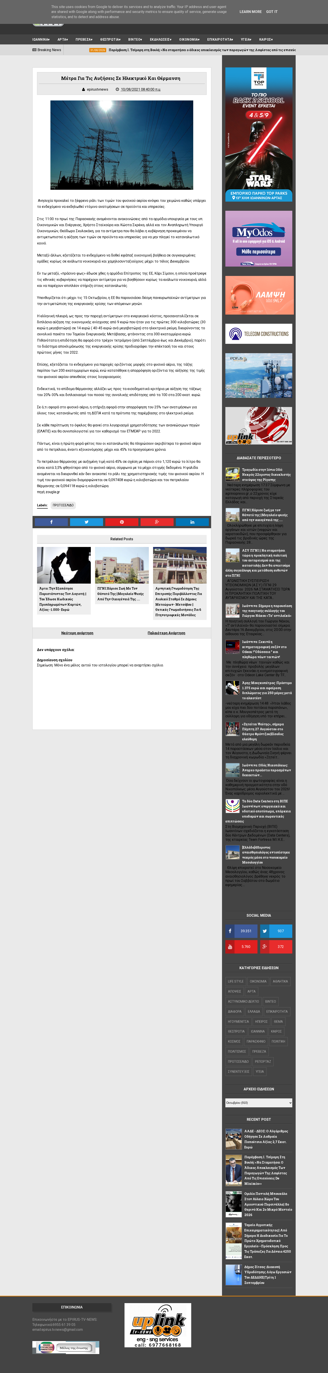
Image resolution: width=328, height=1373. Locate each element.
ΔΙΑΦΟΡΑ (235, 1011)
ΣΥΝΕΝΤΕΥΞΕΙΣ (238, 1071)
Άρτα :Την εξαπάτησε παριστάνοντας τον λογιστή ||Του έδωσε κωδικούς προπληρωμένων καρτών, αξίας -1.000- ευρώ (62, 599)
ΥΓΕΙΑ (245, 39)
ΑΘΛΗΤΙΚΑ (280, 981)
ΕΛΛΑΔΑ (254, 1011)
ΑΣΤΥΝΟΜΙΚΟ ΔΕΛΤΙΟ (243, 1001)
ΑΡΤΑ (62, 39)
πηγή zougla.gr (48, 492)
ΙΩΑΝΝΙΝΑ (40, 39)
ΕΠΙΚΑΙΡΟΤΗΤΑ (219, 39)
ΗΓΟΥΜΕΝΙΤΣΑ (238, 1021)
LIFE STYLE (236, 981)
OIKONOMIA (258, 981)
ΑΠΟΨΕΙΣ (234, 991)
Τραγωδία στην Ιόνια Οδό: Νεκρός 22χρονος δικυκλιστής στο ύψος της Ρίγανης (266, 474)
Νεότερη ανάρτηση (77, 633)
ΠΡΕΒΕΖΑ (83, 39)
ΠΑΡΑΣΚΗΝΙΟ (256, 1041)
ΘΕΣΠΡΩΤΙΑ (109, 39)
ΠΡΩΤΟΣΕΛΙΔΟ (63, 505)
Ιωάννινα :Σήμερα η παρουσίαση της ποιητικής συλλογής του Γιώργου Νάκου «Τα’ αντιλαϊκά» (267, 611)
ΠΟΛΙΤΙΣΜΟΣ (237, 1051)
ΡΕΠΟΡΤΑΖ (263, 1061)
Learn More (251, 12)
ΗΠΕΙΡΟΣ (261, 1021)
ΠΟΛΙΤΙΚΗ (278, 1041)
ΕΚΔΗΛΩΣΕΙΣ (160, 39)
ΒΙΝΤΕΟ (134, 39)
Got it (272, 12)
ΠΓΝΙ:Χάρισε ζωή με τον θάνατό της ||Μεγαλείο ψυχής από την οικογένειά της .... (120, 593)
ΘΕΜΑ (278, 1021)
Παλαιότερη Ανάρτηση (166, 633)
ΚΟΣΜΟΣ (234, 1041)
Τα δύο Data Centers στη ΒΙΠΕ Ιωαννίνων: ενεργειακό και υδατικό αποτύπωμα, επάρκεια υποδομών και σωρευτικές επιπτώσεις (258, 811)
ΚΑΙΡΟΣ (265, 39)
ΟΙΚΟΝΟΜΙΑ (188, 39)
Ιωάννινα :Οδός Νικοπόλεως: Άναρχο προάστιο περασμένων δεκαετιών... (266, 770)
